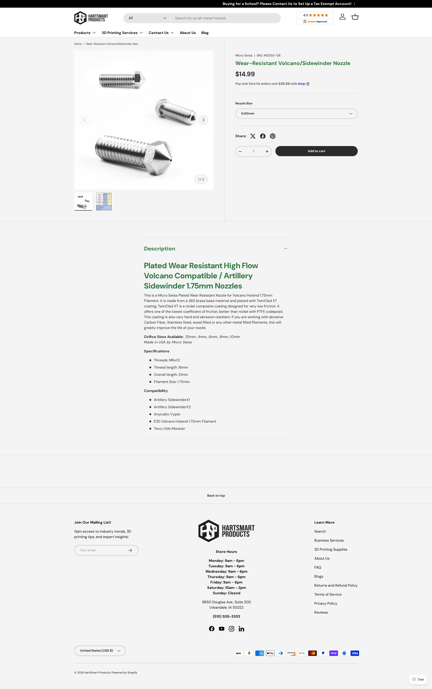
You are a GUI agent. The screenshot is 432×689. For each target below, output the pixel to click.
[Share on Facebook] (263, 136)
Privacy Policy (325, 603)
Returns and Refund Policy (336, 585)
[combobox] (202, 18)
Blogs (318, 576)
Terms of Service (328, 594)
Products (82, 32)
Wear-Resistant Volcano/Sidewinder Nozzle (113, 44)
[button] (355, 17)
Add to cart (316, 151)
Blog (205, 32)
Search (320, 531)
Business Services (329, 540)
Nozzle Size (243, 103)
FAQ (317, 567)
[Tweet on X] (253, 136)
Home (78, 44)
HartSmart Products (97, 672)
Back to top (216, 495)
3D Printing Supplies (330, 549)
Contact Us (159, 32)
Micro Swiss (243, 55)
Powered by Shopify (124, 672)
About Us (188, 32)
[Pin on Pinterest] (273, 136)
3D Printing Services (120, 32)
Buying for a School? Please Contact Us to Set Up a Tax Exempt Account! (287, 3)
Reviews (321, 612)
